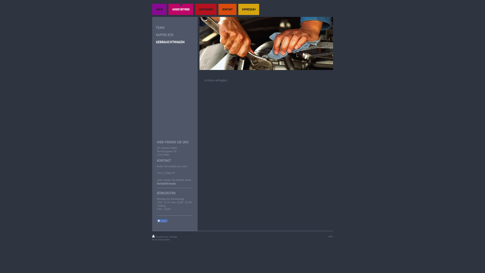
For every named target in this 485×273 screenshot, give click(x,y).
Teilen (163, 221)
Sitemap (173, 236)
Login (330, 236)
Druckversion (162, 236)
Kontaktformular (166, 183)
